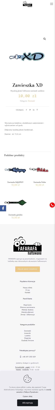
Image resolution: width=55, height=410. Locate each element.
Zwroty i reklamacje (28, 314)
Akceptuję (27, 402)
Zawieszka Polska (40, 182)
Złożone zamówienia (27, 307)
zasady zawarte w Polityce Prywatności (33, 390)
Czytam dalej (27, 396)
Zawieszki (31, 101)
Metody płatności (27, 312)
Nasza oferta (27, 287)
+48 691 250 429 (29, 357)
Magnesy (27, 338)
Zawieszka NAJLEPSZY (15, 182)
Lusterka (27, 335)
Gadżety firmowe (27, 340)
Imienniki (27, 333)
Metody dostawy (27, 310)
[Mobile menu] (51, 4)
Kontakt (27, 292)
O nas (27, 290)
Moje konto (27, 305)
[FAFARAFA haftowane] (27, 4)
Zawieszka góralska (15, 215)
